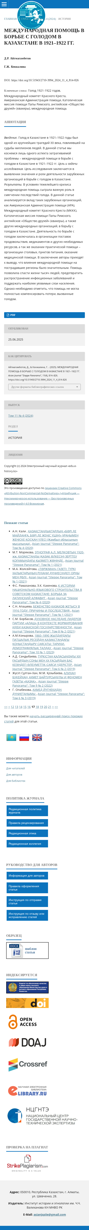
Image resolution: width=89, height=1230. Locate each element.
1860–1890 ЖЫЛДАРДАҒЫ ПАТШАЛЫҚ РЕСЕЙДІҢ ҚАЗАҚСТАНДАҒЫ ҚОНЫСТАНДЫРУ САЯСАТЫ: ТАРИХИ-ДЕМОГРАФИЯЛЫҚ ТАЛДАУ (41, 642)
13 (16, 707)
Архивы (24, 18)
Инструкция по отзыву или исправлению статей (26, 915)
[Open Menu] (4, 4)
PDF (13, 315)
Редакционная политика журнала (25, 810)
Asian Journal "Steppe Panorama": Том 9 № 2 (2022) (40, 683)
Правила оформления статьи (24, 887)
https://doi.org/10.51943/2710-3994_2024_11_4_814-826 (45, 80)
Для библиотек (15, 781)
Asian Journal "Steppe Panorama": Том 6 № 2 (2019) (47, 667)
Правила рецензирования (26, 823)
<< (5, 707)
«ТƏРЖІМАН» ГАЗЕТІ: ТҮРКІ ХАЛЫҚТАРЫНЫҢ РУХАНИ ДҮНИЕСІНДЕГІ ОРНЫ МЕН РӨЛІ (45, 573)
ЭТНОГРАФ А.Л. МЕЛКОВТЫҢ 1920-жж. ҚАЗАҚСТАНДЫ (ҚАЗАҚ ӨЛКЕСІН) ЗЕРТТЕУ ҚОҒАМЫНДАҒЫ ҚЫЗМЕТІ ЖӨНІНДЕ (48, 556)
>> (56, 707)
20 (45, 707)
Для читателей (15, 768)
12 (12, 707)
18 (37, 707)
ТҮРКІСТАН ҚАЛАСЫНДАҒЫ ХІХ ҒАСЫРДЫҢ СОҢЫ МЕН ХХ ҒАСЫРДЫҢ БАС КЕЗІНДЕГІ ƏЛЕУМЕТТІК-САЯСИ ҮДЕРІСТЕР (46, 660)
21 (49, 707)
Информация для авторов (26, 875)
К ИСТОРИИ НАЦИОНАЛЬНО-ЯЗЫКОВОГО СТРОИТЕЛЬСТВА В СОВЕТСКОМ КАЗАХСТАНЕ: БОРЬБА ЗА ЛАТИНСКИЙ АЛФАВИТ (47, 592)
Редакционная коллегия (25, 843)
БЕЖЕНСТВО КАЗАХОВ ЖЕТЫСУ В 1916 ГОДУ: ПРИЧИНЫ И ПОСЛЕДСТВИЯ (46, 608)
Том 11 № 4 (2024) (44, 18)
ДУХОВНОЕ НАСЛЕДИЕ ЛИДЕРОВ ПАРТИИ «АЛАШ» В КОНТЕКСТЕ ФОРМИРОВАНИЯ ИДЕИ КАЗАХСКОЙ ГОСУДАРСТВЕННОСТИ (47, 623)
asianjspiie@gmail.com (50, 1214)
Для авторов (14, 774)
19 (41, 707)
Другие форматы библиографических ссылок (37, 386)
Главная (10, 18)
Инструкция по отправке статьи (25, 901)
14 (20, 707)
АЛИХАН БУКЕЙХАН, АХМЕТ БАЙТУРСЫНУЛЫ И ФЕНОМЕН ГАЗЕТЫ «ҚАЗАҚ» (47, 677)
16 (29, 707)
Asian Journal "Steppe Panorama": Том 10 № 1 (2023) (48, 650)
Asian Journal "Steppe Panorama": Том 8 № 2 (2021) (47, 629)
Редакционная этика (22, 833)
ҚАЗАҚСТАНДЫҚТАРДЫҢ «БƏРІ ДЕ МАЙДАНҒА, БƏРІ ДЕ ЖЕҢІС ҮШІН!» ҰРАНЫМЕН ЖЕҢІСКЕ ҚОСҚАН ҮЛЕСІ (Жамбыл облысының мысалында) (45, 537)
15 (24, 707)
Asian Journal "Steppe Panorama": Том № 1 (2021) (48, 563)
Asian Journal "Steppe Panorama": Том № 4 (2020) (45, 600)
